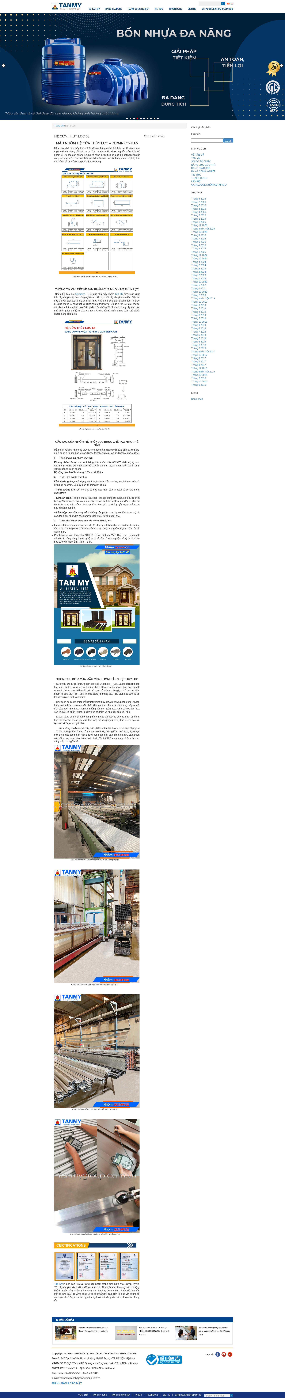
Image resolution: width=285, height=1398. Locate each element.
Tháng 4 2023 (198, 272)
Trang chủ (59, 125)
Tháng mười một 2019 (203, 298)
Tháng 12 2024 (199, 255)
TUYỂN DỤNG (175, 9)
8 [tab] (151, 118)
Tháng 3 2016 (198, 378)
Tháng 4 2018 (198, 341)
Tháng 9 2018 (198, 325)
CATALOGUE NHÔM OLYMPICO (217, 9)
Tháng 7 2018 (198, 331)
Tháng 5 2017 (198, 361)
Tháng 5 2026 (198, 209)
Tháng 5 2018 (198, 338)
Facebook (218, 1354)
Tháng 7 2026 (198, 202)
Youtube (224, 1354)
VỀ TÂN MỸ (94, 9)
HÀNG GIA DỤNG (113, 9)
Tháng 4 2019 (198, 312)
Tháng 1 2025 (198, 252)
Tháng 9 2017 (198, 358)
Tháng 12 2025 (199, 225)
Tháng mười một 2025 (203, 228)
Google (230, 1354)
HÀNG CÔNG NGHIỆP (138, 9)
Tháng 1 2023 (198, 278)
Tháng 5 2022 (198, 285)
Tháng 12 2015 (199, 381)
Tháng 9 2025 (198, 235)
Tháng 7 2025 (198, 238)
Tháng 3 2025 (198, 248)
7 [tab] (147, 118)
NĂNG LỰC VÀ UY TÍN (203, 165)
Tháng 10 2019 (199, 301)
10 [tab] (158, 118)
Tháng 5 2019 (198, 308)
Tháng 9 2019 (198, 305)
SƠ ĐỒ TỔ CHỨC (201, 161)
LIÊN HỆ (192, 9)
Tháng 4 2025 (198, 245)
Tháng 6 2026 (198, 205)
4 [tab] (137, 118)
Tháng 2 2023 (198, 275)
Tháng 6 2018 (198, 335)
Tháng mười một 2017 (203, 351)
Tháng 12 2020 (199, 292)
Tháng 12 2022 (199, 282)
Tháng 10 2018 (199, 322)
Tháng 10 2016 (199, 375)
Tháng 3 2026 (198, 215)
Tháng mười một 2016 (203, 371)
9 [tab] (154, 118)
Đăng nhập (197, 399)
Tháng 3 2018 (198, 345)
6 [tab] (144, 118)
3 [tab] (134, 118)
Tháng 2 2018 (198, 348)
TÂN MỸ (195, 158)
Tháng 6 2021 (198, 288)
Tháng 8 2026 (198, 198)
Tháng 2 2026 (198, 218)
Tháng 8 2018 (198, 328)
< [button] (3, 66)
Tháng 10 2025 (199, 232)
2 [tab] (130, 118)
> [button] (281, 66)
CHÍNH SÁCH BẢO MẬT (67, 1383)
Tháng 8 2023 (198, 268)
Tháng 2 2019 (198, 318)
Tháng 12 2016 (199, 368)
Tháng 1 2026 (198, 222)
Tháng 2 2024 (198, 265)
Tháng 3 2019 (198, 315)
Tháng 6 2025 (198, 242)
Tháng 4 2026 (198, 212)
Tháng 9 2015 (198, 385)
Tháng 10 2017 (199, 355)
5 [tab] (141, 118)
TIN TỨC (159, 9)
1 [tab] (127, 118)
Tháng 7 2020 (198, 295)
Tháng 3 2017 (198, 365)
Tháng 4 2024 (198, 262)
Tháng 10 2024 (199, 258)
